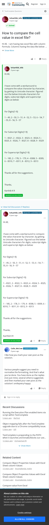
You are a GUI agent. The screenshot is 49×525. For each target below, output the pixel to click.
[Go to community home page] (16, 4)
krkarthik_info (16, 18)
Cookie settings (25, 513)
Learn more (20, 505)
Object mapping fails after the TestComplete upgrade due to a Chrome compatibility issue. (24, 425)
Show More (9, 50)
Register (34, 4)
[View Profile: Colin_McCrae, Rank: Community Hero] (7, 349)
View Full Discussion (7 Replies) (16, 207)
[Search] (27, 4)
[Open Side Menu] (3, 4)
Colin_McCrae (16, 348)
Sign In (43, 4)
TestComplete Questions (13, 11)
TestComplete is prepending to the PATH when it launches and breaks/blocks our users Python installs (24, 436)
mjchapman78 (20, 441)
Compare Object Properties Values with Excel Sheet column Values (24, 464)
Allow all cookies (24, 519)
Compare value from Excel (15, 485)
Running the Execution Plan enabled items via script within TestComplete (24, 413)
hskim (17, 489)
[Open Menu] (45, 11)
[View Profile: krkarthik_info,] (7, 68)
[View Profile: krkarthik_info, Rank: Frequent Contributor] (5, 19)
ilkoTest (16, 418)
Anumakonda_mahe (23, 468)
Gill (14, 429)
